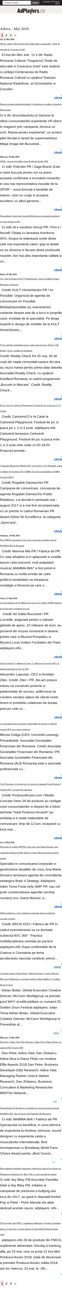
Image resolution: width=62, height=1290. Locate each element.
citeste (57, 97)
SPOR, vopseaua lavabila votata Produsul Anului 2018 (24, 161)
